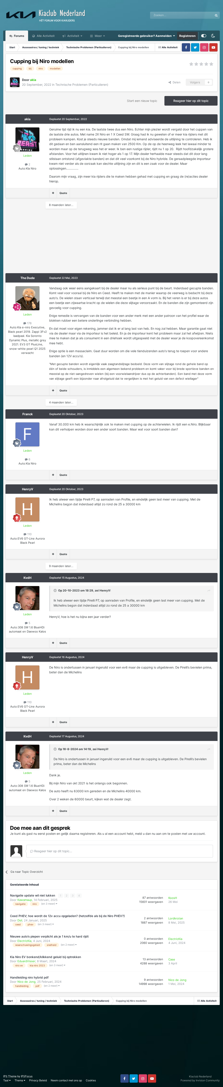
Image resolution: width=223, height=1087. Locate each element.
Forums (18, 36)
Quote (63, 193)
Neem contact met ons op (66, 1080)
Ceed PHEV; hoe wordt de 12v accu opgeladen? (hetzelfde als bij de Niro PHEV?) (67, 916)
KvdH (27, 578)
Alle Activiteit (45, 36)
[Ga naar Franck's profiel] (27, 434)
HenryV (27, 489)
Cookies (91, 1080)
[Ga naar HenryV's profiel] (27, 509)
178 (29, 323)
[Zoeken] (216, 15)
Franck (27, 414)
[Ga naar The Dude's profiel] (27, 298)
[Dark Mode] (213, 36)
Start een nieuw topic (142, 101)
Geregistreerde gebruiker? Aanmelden (145, 36)
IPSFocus (26, 1076)
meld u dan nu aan (148, 833)
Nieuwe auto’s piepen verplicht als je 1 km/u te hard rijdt (49, 936)
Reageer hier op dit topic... (52, 851)
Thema (19, 1080)
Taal (6, 1080)
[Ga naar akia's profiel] (15, 82)
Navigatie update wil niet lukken (33, 895)
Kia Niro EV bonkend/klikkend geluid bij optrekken (45, 957)
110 (29, 534)
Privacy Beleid (38, 1080)
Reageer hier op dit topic (191, 101)
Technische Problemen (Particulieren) (81, 84)
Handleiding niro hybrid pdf (29, 977)
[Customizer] (203, 36)
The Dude (27, 278)
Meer (98, 36)
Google (202, 15)
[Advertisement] (56, 242)
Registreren (187, 36)
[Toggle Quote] (55, 590)
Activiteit (72, 36)
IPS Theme (10, 1076)
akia (27, 119)
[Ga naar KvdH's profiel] (27, 598)
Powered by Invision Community (200, 1080)
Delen (176, 82)
